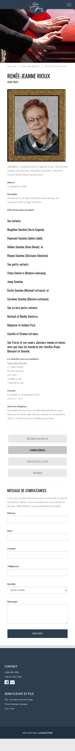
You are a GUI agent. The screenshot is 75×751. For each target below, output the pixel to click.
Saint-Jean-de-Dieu (17, 363)
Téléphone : (13, 566)
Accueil (11, 66)
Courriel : (11, 548)
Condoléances (37, 450)
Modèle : (11, 584)
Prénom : (11, 513)
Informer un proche (37, 439)
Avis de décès (30, 66)
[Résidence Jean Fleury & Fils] (37, 7)
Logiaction (45, 732)
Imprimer (37, 473)
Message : (12, 601)
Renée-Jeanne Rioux (28, 76)
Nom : (10, 531)
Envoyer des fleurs (37, 461)
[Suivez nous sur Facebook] (7, 683)
